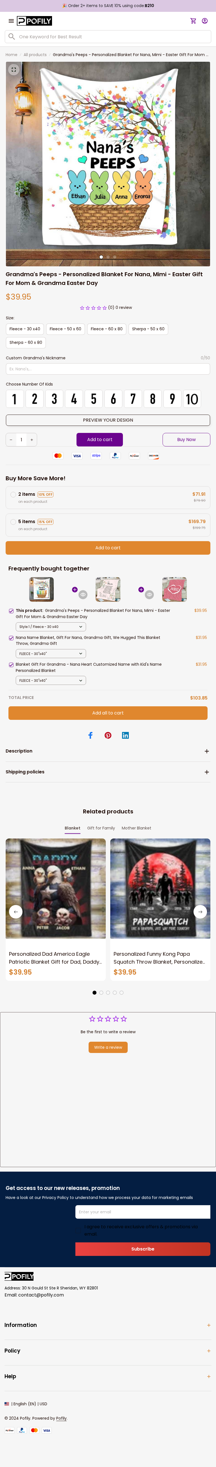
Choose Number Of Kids (29, 384)
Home (11, 54)
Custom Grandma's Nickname (36, 358)
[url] (61, 1418)
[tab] (101, 257)
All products (35, 54)
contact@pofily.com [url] (41, 1295)
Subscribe (142, 1249)
